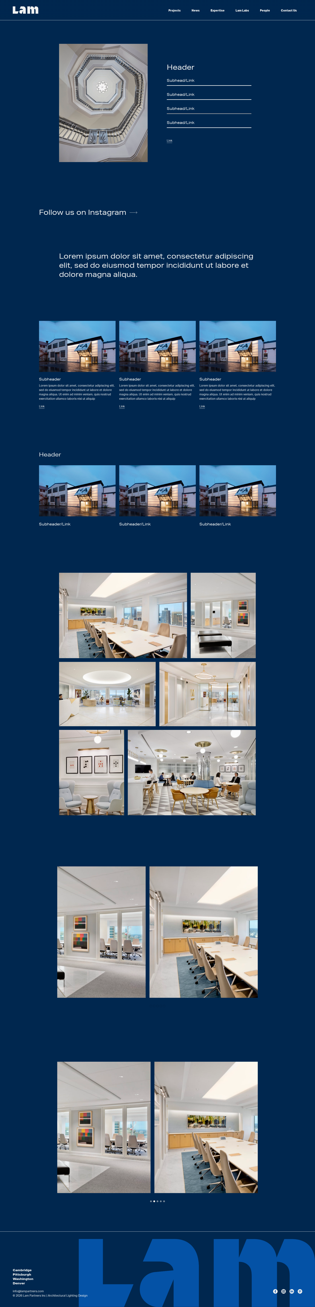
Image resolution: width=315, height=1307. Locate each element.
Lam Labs (242, 10)
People (265, 10)
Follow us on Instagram (82, 212)
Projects (174, 10)
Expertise (218, 10)
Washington (23, 1279)
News (196, 10)
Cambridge (22, 1270)
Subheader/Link (135, 524)
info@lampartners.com (28, 1291)
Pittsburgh (22, 1274)
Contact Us (289, 10)
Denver (19, 1283)
